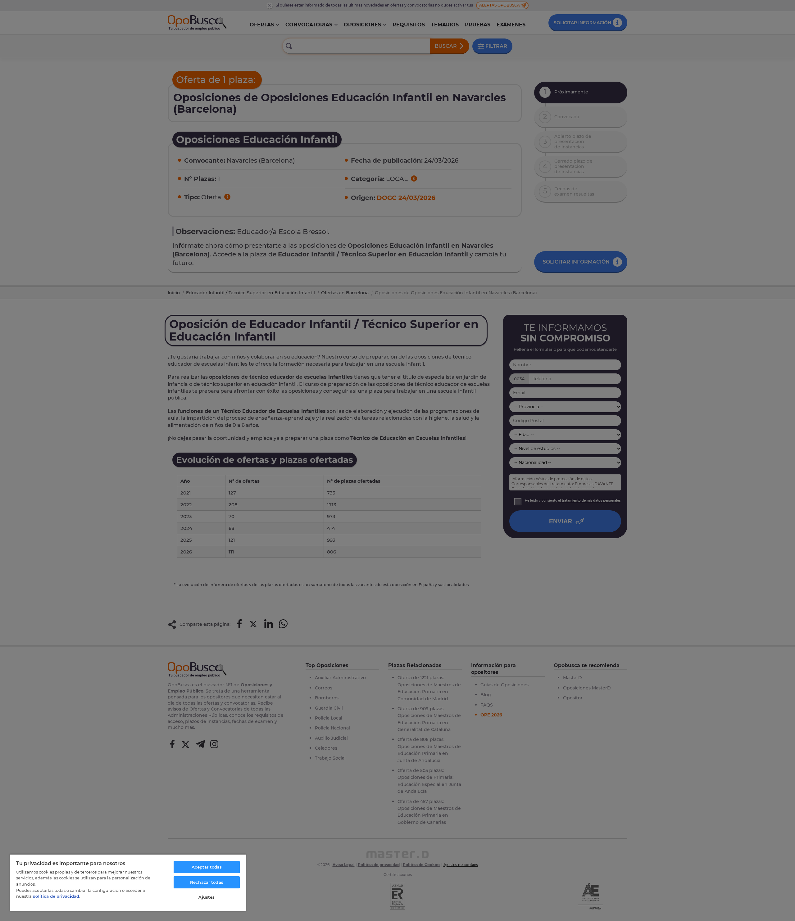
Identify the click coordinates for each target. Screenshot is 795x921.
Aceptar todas (207, 867)
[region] (128, 882)
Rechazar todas (206, 882)
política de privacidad (56, 896)
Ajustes (206, 897)
